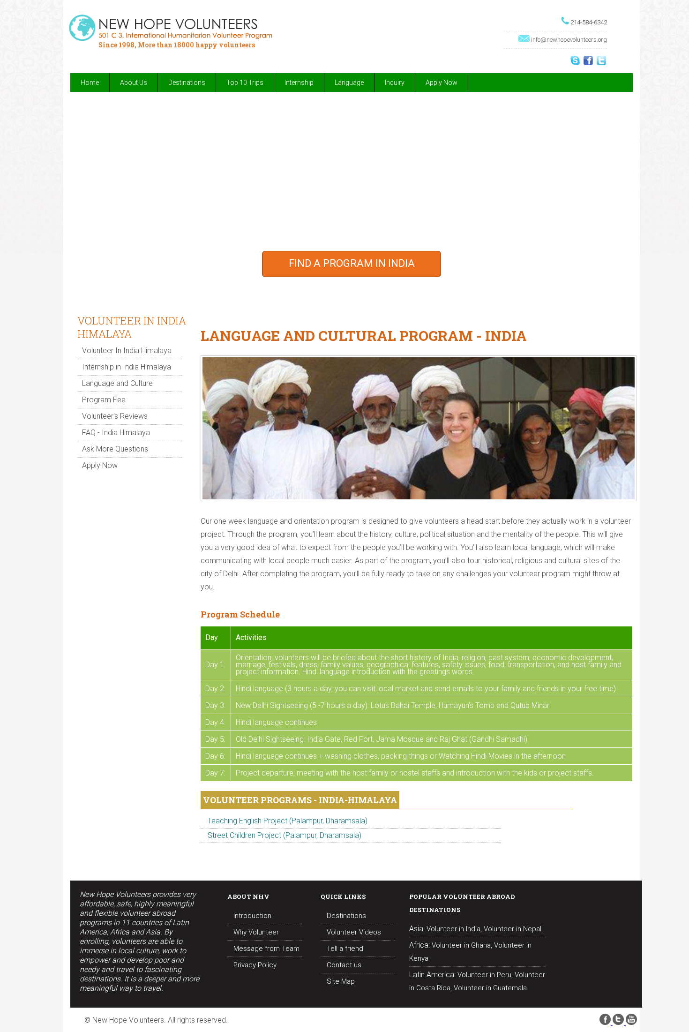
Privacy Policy (255, 965)
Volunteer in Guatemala (490, 988)
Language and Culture (117, 383)
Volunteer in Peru (484, 975)
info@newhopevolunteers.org (569, 39)
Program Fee (104, 399)
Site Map (341, 981)
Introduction (252, 915)
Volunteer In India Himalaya (127, 350)
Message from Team (266, 948)
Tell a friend (345, 948)
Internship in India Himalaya (126, 366)
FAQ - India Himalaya (116, 432)
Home (90, 82)
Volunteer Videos (354, 932)
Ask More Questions (115, 448)
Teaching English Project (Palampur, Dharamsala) (287, 820)
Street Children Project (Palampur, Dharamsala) (284, 835)
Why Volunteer (256, 932)
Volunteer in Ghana (461, 945)
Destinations (346, 915)
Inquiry (394, 82)
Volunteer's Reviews (115, 416)
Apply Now (441, 82)
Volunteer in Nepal (512, 929)
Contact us (344, 965)
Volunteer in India (453, 929)
